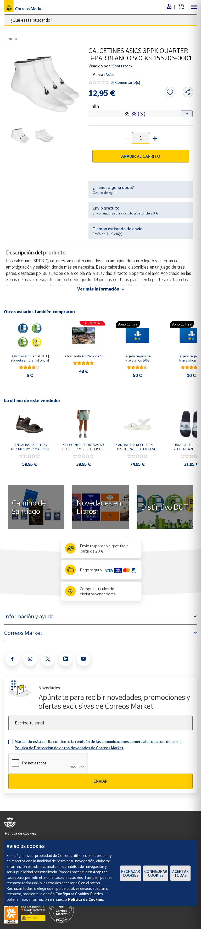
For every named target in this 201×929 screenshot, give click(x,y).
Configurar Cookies (155, 873)
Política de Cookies (85, 899)
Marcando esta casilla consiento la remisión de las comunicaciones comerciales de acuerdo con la (98, 744)
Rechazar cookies (130, 873)
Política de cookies (20, 833)
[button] (154, 138)
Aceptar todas (180, 873)
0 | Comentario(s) (125, 82)
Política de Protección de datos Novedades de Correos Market (69, 748)
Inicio (13, 39)
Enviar (100, 781)
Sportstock (121, 66)
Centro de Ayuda (105, 192)
